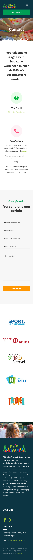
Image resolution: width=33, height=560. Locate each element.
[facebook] (5, 520)
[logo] (9, 4)
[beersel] (16, 350)
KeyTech (19, 553)
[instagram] (11, 520)
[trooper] (16, 392)
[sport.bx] (16, 332)
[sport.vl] (16, 314)
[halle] (16, 371)
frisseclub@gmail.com (16, 112)
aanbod (24, 151)
